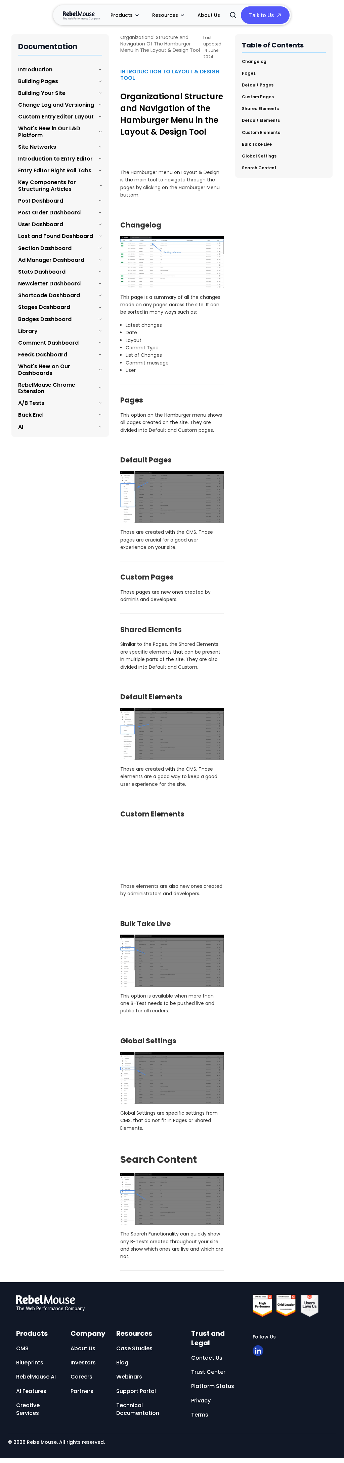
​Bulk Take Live (257, 144)
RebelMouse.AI (36, 1377)
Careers (81, 1377)
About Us (209, 15)
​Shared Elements (260, 108)
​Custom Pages (258, 97)
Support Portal (136, 1391)
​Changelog (254, 61)
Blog (122, 1362)
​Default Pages (257, 85)
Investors (83, 1362)
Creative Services (28, 1409)
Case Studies (134, 1348)
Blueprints (29, 1362)
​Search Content (259, 168)
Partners (82, 1391)
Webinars (129, 1377)
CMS (22, 1348)
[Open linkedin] (258, 1350)
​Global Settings (259, 156)
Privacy (201, 1400)
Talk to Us (261, 15)
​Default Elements (261, 120)
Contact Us (206, 1358)
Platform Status (212, 1386)
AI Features (31, 1391)
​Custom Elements (261, 132)
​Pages (249, 73)
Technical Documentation (137, 1409)
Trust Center (208, 1372)
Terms (199, 1415)
